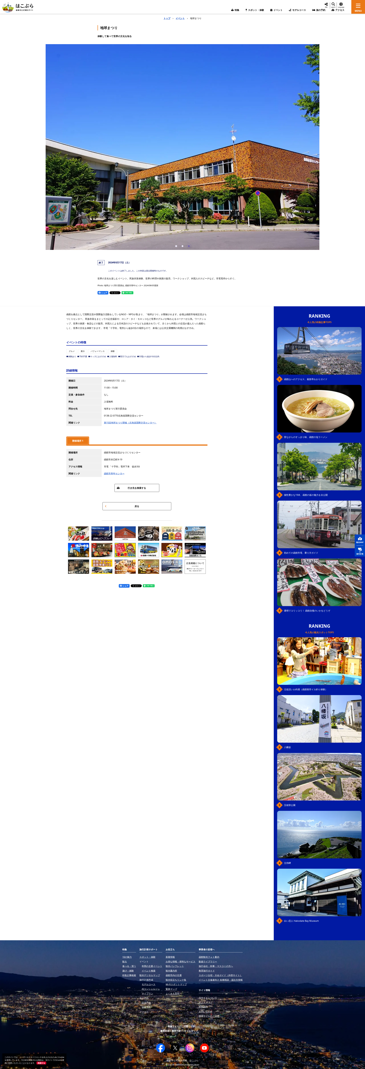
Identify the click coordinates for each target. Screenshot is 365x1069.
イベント (180, 18)
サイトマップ (191, 1030)
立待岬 (287, 863)
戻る (137, 506)
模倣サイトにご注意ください (182, 1026)
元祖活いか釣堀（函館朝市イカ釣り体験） (305, 689)
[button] (176, 246)
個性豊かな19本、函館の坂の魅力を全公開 (306, 494)
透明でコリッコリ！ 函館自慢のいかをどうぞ (307, 610)
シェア (104, 292)
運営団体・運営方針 (170, 1030)
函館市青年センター (114, 473)
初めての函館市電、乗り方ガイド (301, 552)
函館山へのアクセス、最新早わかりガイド (305, 379)
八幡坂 (287, 747)
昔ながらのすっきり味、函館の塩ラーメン (305, 437)
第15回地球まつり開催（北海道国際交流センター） (130, 422)
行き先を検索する (137, 487)
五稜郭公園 (289, 805)
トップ (167, 18)
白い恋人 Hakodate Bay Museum (301, 920)
